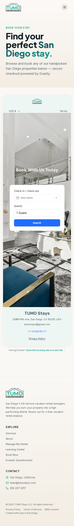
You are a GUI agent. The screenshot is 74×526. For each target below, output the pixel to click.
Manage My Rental (17, 444)
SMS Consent (52, 509)
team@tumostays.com (23, 482)
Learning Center (15, 449)
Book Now (12, 454)
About (9, 438)
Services (11, 433)
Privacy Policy (13, 509)
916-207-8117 (18, 488)
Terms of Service (32, 509)
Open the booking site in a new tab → (45, 350)
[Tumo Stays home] (13, 7)
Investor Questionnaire (19, 460)
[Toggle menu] (64, 7)
